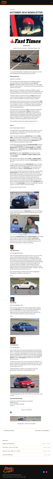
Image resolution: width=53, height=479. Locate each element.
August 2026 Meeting (8, 443)
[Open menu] (51, 2)
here (25, 187)
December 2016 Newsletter (42, 430)
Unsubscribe (20, 423)
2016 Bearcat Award (9, 430)
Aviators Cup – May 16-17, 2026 (11, 451)
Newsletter (12, 9)
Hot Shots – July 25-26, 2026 (10, 447)
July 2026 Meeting (7, 454)
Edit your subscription (30, 423)
